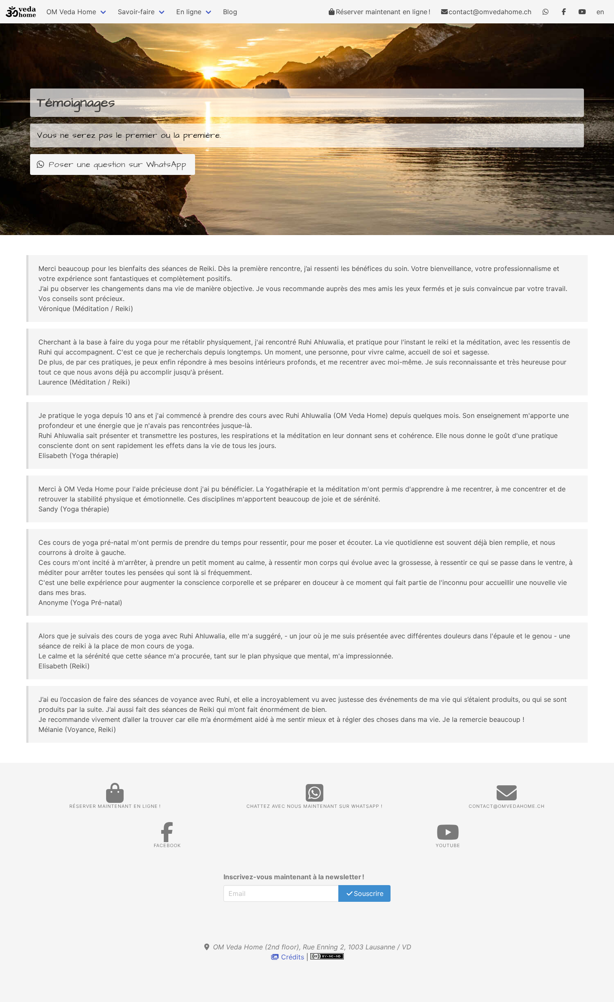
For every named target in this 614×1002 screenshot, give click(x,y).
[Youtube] (582, 11)
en (600, 12)
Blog (230, 12)
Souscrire (368, 893)
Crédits (292, 957)
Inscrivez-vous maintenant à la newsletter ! (293, 877)
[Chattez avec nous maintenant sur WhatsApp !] (545, 11)
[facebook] (564, 11)
